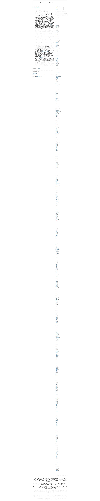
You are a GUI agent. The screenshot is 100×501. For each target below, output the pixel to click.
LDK (56, 160)
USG (56, 94)
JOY (56, 400)
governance (57, 183)
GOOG (56, 147)
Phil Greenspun (41, 57)
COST (56, 256)
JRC (56, 265)
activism (57, 199)
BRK (56, 92)
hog (56, 184)
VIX (56, 150)
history (56, 120)
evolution (57, 251)
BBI (56, 130)
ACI (56, 101)
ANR (56, 171)
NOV (56, 417)
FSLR (56, 232)
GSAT (56, 389)
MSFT (56, 161)
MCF (56, 409)
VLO (56, 197)
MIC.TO (57, 410)
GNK (56, 65)
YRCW (57, 198)
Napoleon (57, 420)
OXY (56, 269)
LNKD (56, 176)
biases (56, 168)
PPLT (56, 270)
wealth (56, 338)
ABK (56, 279)
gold (56, 128)
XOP (56, 453)
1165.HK (57, 340)
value (56, 64)
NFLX (56, 85)
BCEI (56, 115)
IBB (56, 213)
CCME (56, 353)
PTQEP (57, 217)
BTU (56, 56)
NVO (56, 419)
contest (56, 119)
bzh (56, 169)
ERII (56, 376)
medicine (57, 133)
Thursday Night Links (36, 7)
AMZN (56, 129)
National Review (40, 44)
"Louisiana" (57, 339)
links (56, 17)
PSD (56, 424)
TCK (56, 442)
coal (56, 81)
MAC (56, 408)
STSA (56, 437)
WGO (56, 95)
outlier (56, 336)
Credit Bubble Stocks (50, 3)
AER (56, 280)
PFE (56, 423)
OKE (56, 314)
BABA (56, 282)
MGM (56, 43)
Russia (56, 113)
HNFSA (57, 299)
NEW (56, 162)
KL (56, 303)
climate (56, 247)
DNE (56, 372)
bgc (56, 331)
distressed (57, 75)
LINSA (57, 407)
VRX (56, 450)
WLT (56, 44)
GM (56, 194)
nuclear (57, 335)
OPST (56, 315)
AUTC (56, 348)
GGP (56, 383)
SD (56, 245)
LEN (56, 237)
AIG (56, 228)
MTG (56, 308)
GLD (56, 93)
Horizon (57, 212)
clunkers (57, 248)
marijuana (57, 461)
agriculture (57, 132)
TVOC (56, 324)
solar (56, 82)
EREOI (57, 375)
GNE (56, 387)
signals (56, 186)
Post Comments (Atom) (39, 76)
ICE (56, 262)
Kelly (56, 405)
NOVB (56, 418)
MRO (56, 177)
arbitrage (57, 274)
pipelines (57, 202)
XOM (56, 152)
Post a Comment (35, 73)
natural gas (57, 34)
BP (56, 187)
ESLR (56, 57)
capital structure (58, 111)
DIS (56, 370)
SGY (56, 321)
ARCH (56, 204)
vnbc (56, 469)
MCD (56, 306)
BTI (56, 136)
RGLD (56, 195)
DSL (56, 62)
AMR (56, 203)
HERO (56, 391)
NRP (56, 163)
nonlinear (57, 334)
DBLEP (57, 369)
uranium (57, 468)
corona (56, 127)
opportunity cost (58, 462)
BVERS (57, 351)
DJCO (56, 290)
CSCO (56, 364)
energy (56, 63)
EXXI (56, 51)
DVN (56, 374)
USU (56, 167)
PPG (56, 318)
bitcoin (56, 200)
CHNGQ (57, 355)
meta (56, 143)
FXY (56, 296)
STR (56, 322)
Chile (56, 288)
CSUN (56, 366)
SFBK (56, 218)
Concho (57, 367)
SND (56, 434)
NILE (56, 416)
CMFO (56, 357)
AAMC (57, 341)
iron (56, 220)
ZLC (56, 456)
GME (56, 385)
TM (56, 443)
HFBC (56, 392)
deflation (57, 68)
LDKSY (57, 305)
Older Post (53, 74)
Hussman (57, 61)
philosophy (57, 108)
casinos (57, 180)
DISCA (57, 371)
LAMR (56, 215)
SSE (56, 436)
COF (56, 285)
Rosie (56, 432)
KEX (56, 302)
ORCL (56, 316)
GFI (56, 382)
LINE (56, 117)
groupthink (57, 40)
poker (56, 254)
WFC (56, 452)
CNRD (56, 27)
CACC (56, 352)
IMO (56, 214)
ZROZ (56, 179)
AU (56, 347)
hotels (56, 460)
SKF (56, 433)
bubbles (57, 25)
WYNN (57, 273)
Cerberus (57, 287)
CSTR (56, 365)
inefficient (57, 100)
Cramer (57, 289)
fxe (56, 102)
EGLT (56, 231)
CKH (56, 356)
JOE (56, 235)
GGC (56, 66)
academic (57, 33)
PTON (56, 425)
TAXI (56, 440)
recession (57, 32)
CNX (56, 359)
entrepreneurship (58, 118)
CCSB (56, 354)
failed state (57, 26)
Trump (56, 166)
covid (56, 250)
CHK (56, 50)
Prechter (57, 110)
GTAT (56, 390)
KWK (56, 236)
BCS (56, 283)
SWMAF (57, 219)
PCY (56, 244)
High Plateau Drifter (58, 76)
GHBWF (57, 384)
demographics (57, 142)
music (56, 30)
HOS (56, 211)
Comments (58, 9)
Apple (56, 349)
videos (56, 74)
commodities (57, 48)
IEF (56, 47)
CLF (56, 188)
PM (56, 109)
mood (56, 114)
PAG (56, 422)
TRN (56, 323)
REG (56, 91)
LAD (56, 304)
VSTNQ (57, 451)
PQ (56, 319)
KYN (56, 403)
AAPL (56, 80)
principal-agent (57, 170)
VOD (56, 151)
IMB (56, 301)
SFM (56, 271)
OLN (56, 131)
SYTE (56, 438)
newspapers (57, 185)
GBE (56, 60)
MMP (56, 148)
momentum (57, 154)
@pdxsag (57, 67)
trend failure (57, 337)
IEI (56, 263)
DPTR (56, 373)
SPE (56, 165)
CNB (56, 358)
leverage (57, 333)
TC (56, 441)
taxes (56, 144)
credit (56, 23)
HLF (56, 393)
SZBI (56, 439)
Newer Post (34, 74)
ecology (57, 459)
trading (56, 41)
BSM (56, 350)
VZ (56, 272)
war (56, 135)
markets (57, 45)
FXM (56, 233)
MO (56, 97)
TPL (56, 196)
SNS (56, 435)
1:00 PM (39, 68)
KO (56, 266)
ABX (56, 342)
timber (56, 467)
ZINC (56, 455)
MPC (56, 307)
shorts (56, 134)
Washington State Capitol (45, 51)
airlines (57, 457)
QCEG (56, 427)
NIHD (56, 98)
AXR (56, 281)
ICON (56, 234)
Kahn (56, 404)
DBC (56, 368)
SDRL (56, 149)
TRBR (56, 444)
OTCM (56, 421)
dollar (56, 182)
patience (57, 49)
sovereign (57, 255)
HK (56, 298)
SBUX (56, 320)
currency (57, 201)
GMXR (57, 31)
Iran (56, 399)
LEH (56, 216)
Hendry (57, 159)
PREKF (57, 164)
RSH (56, 24)
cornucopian (57, 249)
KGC (56, 401)
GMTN (56, 386)
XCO (56, 126)
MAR (56, 238)
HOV (56, 83)
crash (56, 181)
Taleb (56, 178)
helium (56, 332)
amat (56, 458)
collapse (57, 78)
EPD (56, 125)
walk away (57, 470)
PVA (56, 426)
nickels (56, 221)
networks (57, 253)
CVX (56, 230)
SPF (56, 99)
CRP (56, 286)
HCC (56, 210)
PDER (56, 317)
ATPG (56, 145)
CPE (56, 96)
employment (57, 84)
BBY (56, 205)
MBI (56, 239)
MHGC (57, 268)
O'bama (57, 77)
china (56, 22)
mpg (56, 252)
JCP (56, 264)
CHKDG (57, 116)
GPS (56, 388)
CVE (56, 112)
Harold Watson (57, 398)
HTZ (56, 300)
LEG (56, 406)
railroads (57, 222)
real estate (57, 42)
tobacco (57, 79)
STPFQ (57, 58)
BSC (56, 284)
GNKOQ (57, 297)
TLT (56, 28)
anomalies (57, 153)
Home (43, 74)
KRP (56, 402)
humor (56, 46)
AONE (56, 59)
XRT (56, 454)
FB (56, 146)
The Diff (51, 24)
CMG (56, 229)
